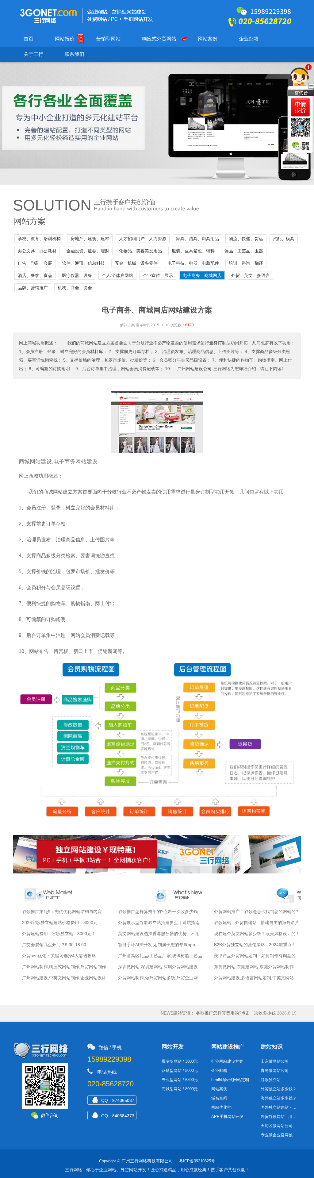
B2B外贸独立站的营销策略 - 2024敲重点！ (255, 944)
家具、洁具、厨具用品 (197, 238)
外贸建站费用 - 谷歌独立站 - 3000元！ (59, 933)
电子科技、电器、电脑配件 (193, 263)
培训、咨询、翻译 (246, 263)
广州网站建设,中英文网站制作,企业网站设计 (64, 977)
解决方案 (127, 325)
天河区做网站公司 (277, 1125)
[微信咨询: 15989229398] (300, 107)
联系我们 (74, 54)
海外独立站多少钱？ (279, 1098)
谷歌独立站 (271, 1079)
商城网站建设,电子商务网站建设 (58, 462)
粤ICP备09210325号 (197, 1161)
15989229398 (109, 1059)
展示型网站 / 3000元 (180, 1061)
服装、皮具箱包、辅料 (193, 250)
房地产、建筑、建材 (90, 238)
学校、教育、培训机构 (39, 238)
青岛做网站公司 (275, 1070)
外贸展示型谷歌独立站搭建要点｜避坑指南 (159, 922)
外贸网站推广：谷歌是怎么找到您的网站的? (256, 911)
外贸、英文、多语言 (250, 275)
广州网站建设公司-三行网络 (203, 368)
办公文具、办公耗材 (37, 250)
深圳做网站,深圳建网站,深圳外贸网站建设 (158, 966)
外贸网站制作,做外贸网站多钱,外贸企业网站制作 (164, 977)
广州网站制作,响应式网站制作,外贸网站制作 (64, 966)
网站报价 (65, 38)
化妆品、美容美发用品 (140, 250)
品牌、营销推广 (33, 287)
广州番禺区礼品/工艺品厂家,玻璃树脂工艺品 (160, 955)
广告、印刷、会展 (35, 263)
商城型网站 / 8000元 (180, 1089)
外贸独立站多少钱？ (279, 1089)
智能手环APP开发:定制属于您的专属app (156, 944)
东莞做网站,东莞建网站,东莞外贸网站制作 (254, 966)
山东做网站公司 (275, 1061)
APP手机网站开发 (227, 1116)
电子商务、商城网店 (202, 275)
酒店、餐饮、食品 (35, 275)
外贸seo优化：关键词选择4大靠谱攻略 (59, 955)
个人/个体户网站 (117, 275)
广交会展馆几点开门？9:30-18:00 (54, 944)
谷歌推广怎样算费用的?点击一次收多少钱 (158, 911)
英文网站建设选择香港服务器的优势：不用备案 (163, 933)
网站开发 (173, 1047)
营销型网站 (108, 38)
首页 (28, 38)
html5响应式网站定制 (230, 1079)
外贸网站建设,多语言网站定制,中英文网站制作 (258, 977)
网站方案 (30, 221)
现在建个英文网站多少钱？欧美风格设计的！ (257, 933)
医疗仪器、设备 (77, 275)
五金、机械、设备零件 (136, 263)
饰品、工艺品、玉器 (243, 250)
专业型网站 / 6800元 (180, 1079)
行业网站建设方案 (227, 1061)
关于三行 (33, 54)
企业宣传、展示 (158, 275)
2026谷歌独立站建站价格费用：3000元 (60, 922)
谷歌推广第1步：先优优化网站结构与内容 (62, 911)
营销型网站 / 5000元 (180, 1070)
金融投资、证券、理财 (87, 250)
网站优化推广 (223, 1107)
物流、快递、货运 (246, 238)
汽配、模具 (283, 238)
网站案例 (207, 38)
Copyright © (109, 1161)
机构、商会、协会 (75, 287)
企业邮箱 (248, 38)
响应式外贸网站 (159, 38)
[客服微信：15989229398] (301, 146)
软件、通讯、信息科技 (83, 263)
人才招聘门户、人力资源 (142, 238)
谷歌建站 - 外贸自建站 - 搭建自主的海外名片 (256, 922)
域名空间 (219, 1098)
